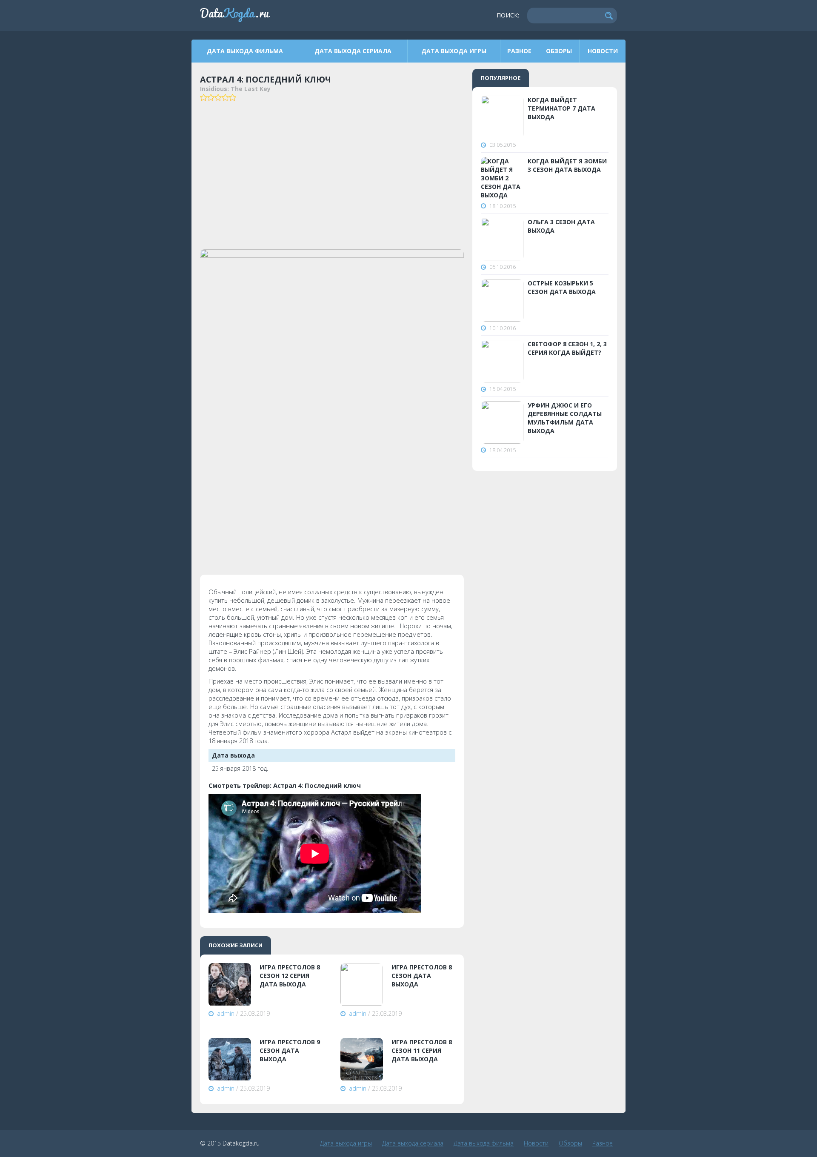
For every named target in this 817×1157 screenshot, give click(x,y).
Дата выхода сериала (352, 51)
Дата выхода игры (453, 51)
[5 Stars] (232, 97)
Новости (603, 51)
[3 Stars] (218, 97)
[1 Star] (203, 97)
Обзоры (559, 51)
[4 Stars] (225, 97)
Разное (519, 51)
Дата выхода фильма (245, 51)
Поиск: (508, 15)
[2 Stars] (210, 97)
